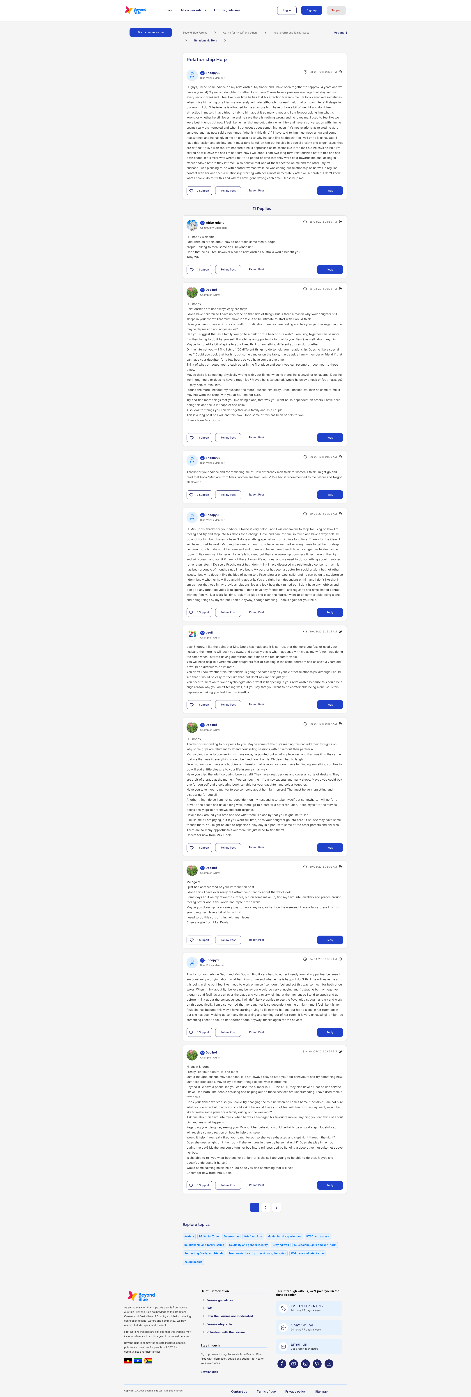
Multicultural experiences (284, 1236)
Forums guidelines (227, 10)
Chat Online (302, 1325)
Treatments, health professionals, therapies (257, 1253)
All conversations (193, 10)
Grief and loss (253, 1236)
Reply (330, 190)
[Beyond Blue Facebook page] (282, 1371)
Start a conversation (151, 32)
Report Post (256, 190)
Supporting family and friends (203, 1253)
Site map (321, 1391)
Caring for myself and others (240, 32)
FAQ (209, 1308)
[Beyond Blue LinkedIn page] (329, 1371)
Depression (231, 1236)
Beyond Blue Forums (140, 10)
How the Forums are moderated (229, 1316)
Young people (193, 1261)
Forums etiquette (219, 1324)
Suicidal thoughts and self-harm (315, 1244)
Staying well (281, 1244)
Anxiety (189, 1236)
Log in (287, 10)
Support (336, 10)
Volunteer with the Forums (225, 1332)
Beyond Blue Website (141, 1296)
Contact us (239, 1391)
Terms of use (266, 1391)
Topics (168, 10)
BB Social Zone (209, 1236)
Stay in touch (209, 1371)
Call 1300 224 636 (307, 1306)
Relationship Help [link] (205, 40)
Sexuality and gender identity (248, 1244)
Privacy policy (295, 1391)
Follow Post (228, 190)
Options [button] (339, 32)
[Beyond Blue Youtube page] (294, 1371)
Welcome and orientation (307, 1253)
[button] (191, 190)
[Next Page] (276, 1207)
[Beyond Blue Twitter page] (317, 1371)
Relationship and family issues (291, 32)
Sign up (312, 10)
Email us (299, 1344)
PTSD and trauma (317, 1236)
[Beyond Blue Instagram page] (305, 1371)
